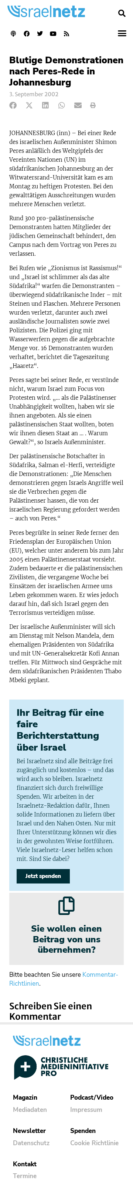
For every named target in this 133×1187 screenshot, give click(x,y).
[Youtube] (53, 34)
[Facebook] (27, 34)
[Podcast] (13, 34)
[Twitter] (40, 34)
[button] (122, 13)
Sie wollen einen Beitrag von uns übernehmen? (66, 939)
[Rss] (66, 34)
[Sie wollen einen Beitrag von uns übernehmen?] (66, 905)
